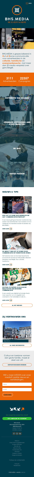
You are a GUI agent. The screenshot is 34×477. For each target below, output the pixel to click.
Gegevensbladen (17, 455)
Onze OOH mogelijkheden (17, 442)
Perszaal (17, 451)
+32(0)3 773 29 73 (17, 428)
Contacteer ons (17, 449)
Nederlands (17, 465)
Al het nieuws (17, 305)
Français (17, 463)
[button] (27, 3)
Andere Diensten (17, 444)
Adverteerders (9, 79)
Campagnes (24, 79)
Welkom (17, 441)
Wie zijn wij (17, 446)
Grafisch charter (17, 453)
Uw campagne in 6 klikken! (17, 418)
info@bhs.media (17, 430)
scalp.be (23, 472)
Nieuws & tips (17, 448)
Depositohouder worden (17, 365)
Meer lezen (5, 229)
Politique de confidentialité (17, 460)
